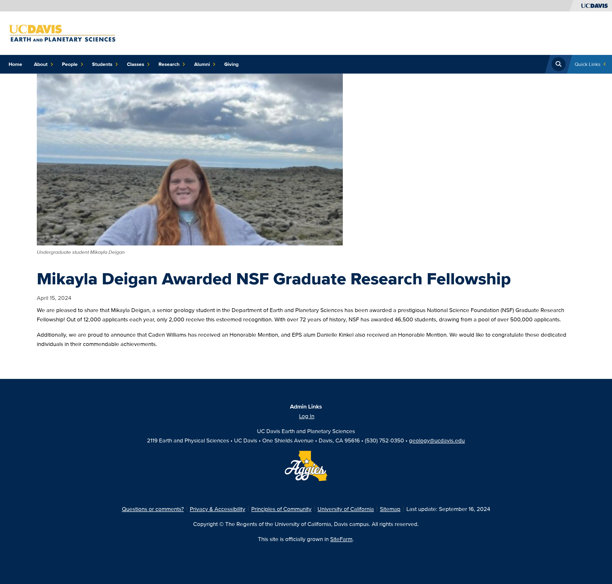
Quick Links (588, 64)
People (70, 64)
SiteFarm (341, 539)
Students (102, 64)
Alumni (202, 64)
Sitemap (390, 509)
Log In (306, 416)
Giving (231, 64)
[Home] (62, 32)
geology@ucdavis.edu (437, 440)
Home (15, 64)
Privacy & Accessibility (217, 509)
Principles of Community (281, 509)
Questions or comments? (153, 509)
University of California (345, 509)
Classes (135, 64)
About (41, 64)
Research (169, 64)
